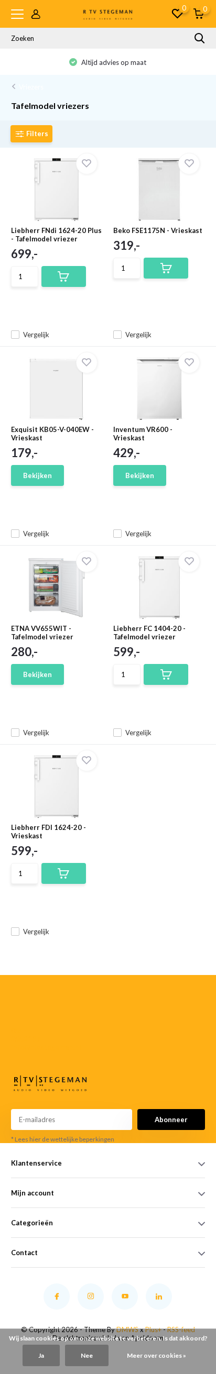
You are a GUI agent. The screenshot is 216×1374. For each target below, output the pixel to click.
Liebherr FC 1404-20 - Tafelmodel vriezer (149, 632)
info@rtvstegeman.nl (28, 1047)
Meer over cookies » (156, 1355)
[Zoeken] (200, 38)
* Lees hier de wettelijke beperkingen (62, 1139)
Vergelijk (36, 334)
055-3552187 (25, 1034)
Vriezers (31, 87)
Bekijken (37, 475)
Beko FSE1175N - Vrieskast (157, 230)
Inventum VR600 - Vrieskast (142, 433)
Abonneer (171, 1119)
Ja (41, 1355)
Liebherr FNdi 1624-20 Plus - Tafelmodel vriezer (56, 234)
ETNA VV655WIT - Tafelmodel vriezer (42, 632)
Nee (87, 1355)
